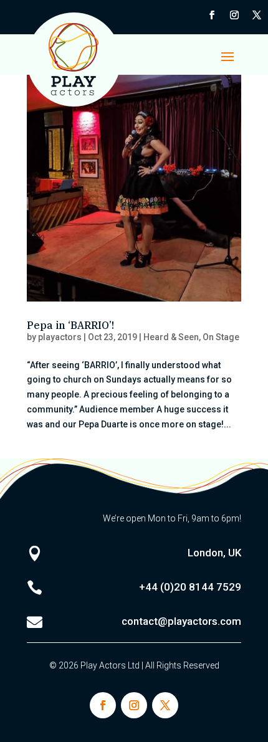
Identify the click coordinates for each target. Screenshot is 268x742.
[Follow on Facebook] (212, 15)
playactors (60, 337)
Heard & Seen (171, 337)
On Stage (221, 337)
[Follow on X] (257, 15)
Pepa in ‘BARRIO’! (70, 325)
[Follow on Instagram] (234, 15)
